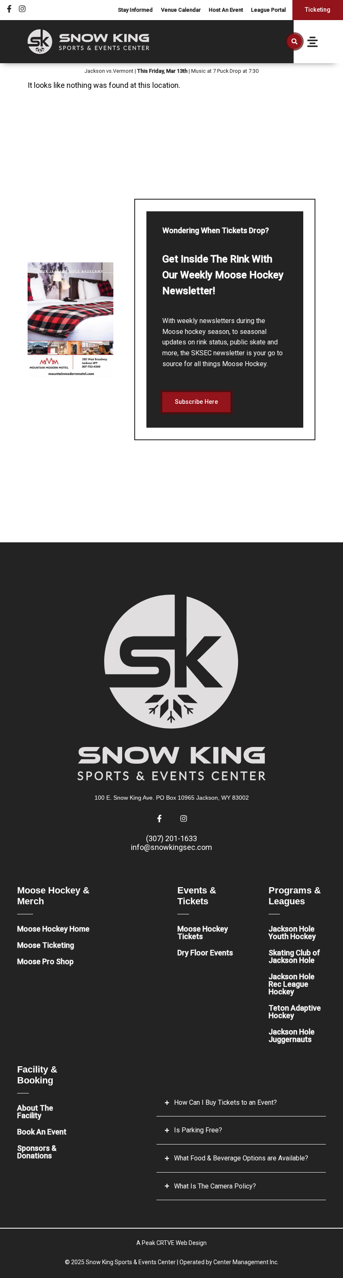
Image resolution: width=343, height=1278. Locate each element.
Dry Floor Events (205, 952)
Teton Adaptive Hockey (295, 1011)
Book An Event (42, 1131)
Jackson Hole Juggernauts (292, 1035)
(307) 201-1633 (171, 838)
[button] (294, 41)
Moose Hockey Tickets (202, 932)
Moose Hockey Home (53, 928)
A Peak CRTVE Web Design (171, 1243)
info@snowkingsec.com (171, 847)
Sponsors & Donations (36, 1152)
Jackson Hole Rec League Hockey (292, 984)
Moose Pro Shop (45, 961)
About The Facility (35, 1111)
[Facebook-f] (9, 9)
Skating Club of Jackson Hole (294, 956)
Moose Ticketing (45, 945)
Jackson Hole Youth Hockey (292, 932)
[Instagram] (22, 9)
